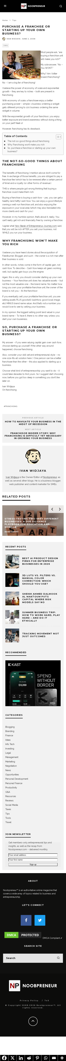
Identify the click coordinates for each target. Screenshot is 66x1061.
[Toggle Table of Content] (57, 136)
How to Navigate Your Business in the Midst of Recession (33, 423)
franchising (11, 406)
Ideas (8, 740)
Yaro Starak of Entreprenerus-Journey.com (36, 226)
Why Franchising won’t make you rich (26, 144)
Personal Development (16, 779)
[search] (58, 958)
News (8, 770)
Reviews (9, 800)
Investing (9, 748)
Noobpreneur (50, 477)
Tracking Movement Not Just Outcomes (40, 635)
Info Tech (9, 744)
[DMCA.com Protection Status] (23, 938)
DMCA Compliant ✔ (52, 938)
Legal (8, 753)
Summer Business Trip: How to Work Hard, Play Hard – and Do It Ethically (41, 616)
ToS (47, 1001)
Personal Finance (13, 783)
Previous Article (33, 418)
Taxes (8, 809)
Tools (8, 818)
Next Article (33, 429)
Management (11, 757)
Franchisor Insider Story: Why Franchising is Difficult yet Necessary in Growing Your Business (33, 436)
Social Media (11, 805)
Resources (10, 796)
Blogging (10, 727)
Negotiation (11, 766)
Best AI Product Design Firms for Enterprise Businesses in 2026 (40, 561)
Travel (8, 822)
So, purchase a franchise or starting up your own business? (32, 150)
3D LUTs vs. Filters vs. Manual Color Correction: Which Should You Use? (39, 579)
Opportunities (12, 774)
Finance (9, 735)
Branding (9, 731)
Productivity (11, 787)
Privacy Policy (29, 1001)
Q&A (7, 792)
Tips (6, 45)
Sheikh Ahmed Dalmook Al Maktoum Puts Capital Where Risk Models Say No (39, 598)
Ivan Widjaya (14, 39)
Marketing (10, 761)
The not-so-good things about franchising (28, 141)
